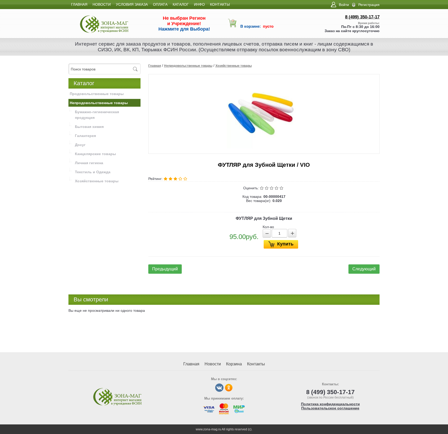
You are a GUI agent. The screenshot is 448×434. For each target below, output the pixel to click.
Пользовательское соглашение (330, 408)
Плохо (267, 188)
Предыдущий (165, 269)
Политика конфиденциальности (330, 404)
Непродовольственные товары (188, 66)
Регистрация (369, 5)
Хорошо (277, 188)
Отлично (281, 188)
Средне (272, 188)
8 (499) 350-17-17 (362, 17)
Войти (344, 5)
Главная (154, 66)
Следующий (364, 269)
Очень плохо (262, 188)
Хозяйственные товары (233, 66)
